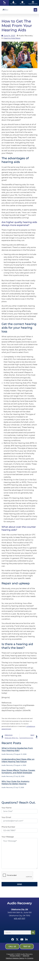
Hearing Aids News (12, 38)
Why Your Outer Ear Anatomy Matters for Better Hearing (15, 782)
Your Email (6, 817)
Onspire (30, 958)
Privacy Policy (15, 956)
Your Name (6, 808)
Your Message (8, 837)
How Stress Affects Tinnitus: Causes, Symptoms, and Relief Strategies (18, 771)
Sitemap (26, 956)
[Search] (33, 932)
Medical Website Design (15, 958)
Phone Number (8, 827)
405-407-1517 (19, 918)
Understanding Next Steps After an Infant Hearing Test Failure (18, 760)
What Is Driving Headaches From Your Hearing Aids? (17, 749)
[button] (35, 9)
